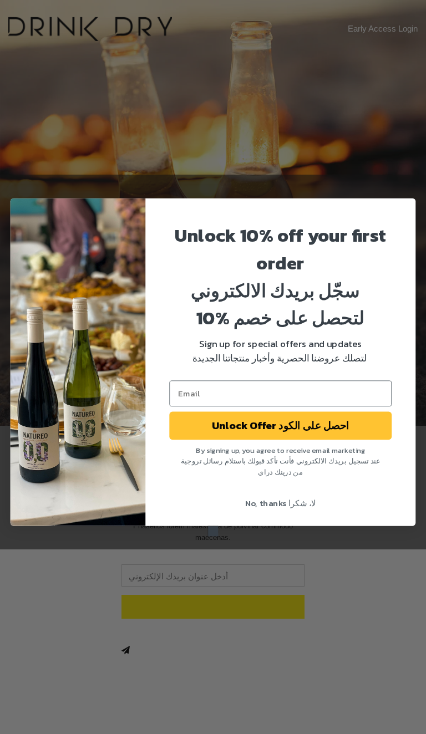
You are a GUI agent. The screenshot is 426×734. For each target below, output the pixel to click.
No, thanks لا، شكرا (280, 503)
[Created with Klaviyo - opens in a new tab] (213, 531)
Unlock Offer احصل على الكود (280, 425)
